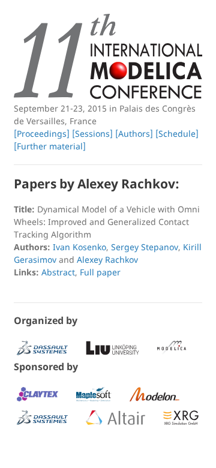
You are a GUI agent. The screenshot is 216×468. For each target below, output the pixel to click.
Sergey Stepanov (144, 247)
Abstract (58, 272)
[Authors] (134, 133)
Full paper (100, 272)
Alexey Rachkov (107, 259)
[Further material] (50, 146)
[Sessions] (92, 133)
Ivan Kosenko (79, 247)
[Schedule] (177, 133)
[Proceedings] (42, 133)
